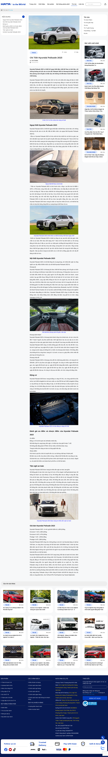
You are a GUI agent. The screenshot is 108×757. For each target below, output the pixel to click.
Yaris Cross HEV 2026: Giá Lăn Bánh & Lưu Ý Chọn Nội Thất (66, 664)
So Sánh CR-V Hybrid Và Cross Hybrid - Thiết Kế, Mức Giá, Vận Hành (39, 636)
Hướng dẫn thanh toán (35, 706)
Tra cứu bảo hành (6, 710)
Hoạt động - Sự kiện (90, 30)
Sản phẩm (50, 4)
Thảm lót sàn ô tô (6, 682)
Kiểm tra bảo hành (34, 709)
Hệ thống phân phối (62, 4)
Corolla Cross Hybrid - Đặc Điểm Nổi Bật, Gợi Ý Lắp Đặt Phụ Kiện (39, 664)
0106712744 (65, 728)
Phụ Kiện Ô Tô (5, 691)
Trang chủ (32, 4)
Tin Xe (11, 10)
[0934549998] (103, 737)
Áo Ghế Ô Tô (5, 694)
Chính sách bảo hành (35, 685)
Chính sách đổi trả (34, 691)
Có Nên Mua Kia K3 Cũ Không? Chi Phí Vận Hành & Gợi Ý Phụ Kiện (94, 664)
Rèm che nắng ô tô (7, 688)
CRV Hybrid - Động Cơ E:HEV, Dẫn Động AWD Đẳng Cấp (67, 636)
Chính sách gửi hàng (35, 688)
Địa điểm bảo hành (7, 716)
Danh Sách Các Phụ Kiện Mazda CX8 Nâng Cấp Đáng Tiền (94, 87)
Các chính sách (34, 678)
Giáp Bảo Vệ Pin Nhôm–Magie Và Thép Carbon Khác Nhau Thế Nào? (94, 110)
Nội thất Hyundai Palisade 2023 (12, 22)
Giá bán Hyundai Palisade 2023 (12, 32)
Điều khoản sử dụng (34, 682)
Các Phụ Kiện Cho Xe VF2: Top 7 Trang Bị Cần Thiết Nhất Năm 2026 (94, 133)
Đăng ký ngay (95, 698)
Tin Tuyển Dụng (89, 28)
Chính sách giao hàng (35, 694)
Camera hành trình (6, 685)
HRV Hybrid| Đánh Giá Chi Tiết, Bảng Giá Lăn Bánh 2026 (12, 664)
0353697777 (69, 730)
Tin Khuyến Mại (88, 22)
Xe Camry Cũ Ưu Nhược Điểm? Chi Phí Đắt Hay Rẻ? (13, 608)
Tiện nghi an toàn (8, 30)
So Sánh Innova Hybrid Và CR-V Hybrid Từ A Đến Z (12, 636)
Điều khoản (94, 692)
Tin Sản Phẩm (88, 20)
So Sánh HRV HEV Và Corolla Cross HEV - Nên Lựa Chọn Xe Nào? (93, 636)
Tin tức (74, 4)
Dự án (85, 33)
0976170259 (69, 735)
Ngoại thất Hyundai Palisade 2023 (12, 20)
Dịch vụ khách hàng (35, 702)
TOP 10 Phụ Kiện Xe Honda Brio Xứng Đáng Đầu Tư (94, 64)
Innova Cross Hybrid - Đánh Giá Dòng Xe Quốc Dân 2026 (39, 608)
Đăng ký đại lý (5, 713)
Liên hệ (81, 4)
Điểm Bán (4, 707)
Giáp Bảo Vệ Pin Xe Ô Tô (8, 700)
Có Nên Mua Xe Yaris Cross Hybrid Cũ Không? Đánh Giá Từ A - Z (67, 608)
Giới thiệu (42, 4)
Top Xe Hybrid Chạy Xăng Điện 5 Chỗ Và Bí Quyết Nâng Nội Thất (94, 608)
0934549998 (74, 733)
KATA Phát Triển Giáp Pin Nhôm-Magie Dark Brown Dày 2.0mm (94, 156)
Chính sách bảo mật (88, 694)
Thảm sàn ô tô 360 (6, 697)
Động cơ (5, 24)
